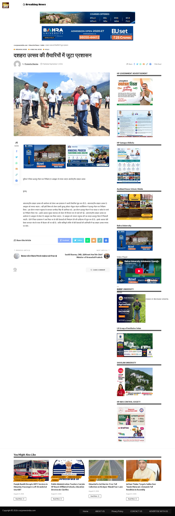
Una (42, 480)
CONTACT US (136, 511)
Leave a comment (99, 270)
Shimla (55, 480)
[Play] (118, 286)
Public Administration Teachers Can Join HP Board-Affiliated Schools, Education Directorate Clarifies (68, 487)
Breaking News (21, 49)
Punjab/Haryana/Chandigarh (26, 480)
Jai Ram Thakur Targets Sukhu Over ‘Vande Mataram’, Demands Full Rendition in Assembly (141, 487)
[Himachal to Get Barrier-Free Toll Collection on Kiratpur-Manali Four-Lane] (106, 470)
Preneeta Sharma (31, 64)
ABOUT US (100, 511)
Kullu (47, 49)
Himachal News (36, 49)
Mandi (92, 480)
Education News (59, 477)
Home (85, 511)
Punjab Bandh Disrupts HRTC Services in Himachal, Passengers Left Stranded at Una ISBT (31, 487)
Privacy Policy (117, 511)
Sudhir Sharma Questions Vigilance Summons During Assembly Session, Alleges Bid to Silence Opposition (98, 4)
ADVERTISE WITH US (158, 511)
